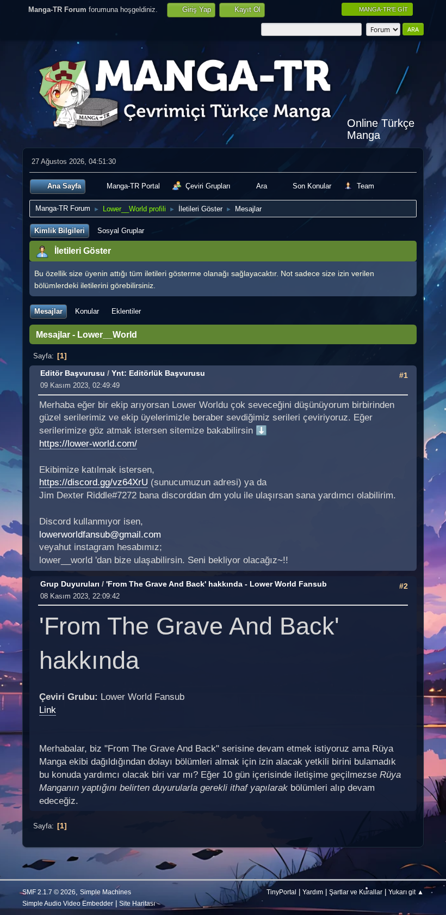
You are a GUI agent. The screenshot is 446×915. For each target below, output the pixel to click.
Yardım (312, 891)
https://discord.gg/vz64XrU (93, 482)
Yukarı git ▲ (406, 891)
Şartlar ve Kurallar (355, 891)
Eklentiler (126, 311)
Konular (87, 311)
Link (47, 710)
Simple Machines (105, 891)
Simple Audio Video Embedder (67, 903)
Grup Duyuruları (70, 584)
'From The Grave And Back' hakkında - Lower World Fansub (216, 584)
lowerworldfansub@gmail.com (100, 534)
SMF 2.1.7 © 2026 (49, 891)
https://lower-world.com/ (88, 443)
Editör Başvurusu (72, 373)
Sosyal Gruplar (120, 231)
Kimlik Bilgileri (59, 231)
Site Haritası (137, 903)
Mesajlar (48, 311)
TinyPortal (281, 891)
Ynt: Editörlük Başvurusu (158, 373)
